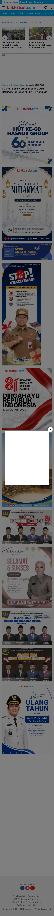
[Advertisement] (27, 458)
